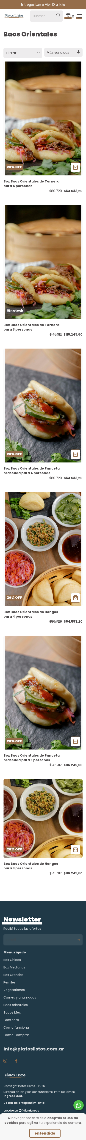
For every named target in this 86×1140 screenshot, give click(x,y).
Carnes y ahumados (19, 997)
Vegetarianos (14, 990)
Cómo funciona (16, 1027)
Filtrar (11, 53)
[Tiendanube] (21, 1112)
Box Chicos (12, 960)
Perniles (9, 982)
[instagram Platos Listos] (5, 1061)
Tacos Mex (12, 1012)
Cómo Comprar (16, 1035)
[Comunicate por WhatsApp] (78, 1105)
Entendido (44, 1133)
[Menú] (79, 16)
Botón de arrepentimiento (24, 1103)
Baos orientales (15, 1005)
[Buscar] (58, 15)
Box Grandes (13, 975)
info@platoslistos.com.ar (33, 1049)
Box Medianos (14, 967)
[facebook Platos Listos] (16, 1061)
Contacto (11, 1020)
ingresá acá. (13, 1096)
